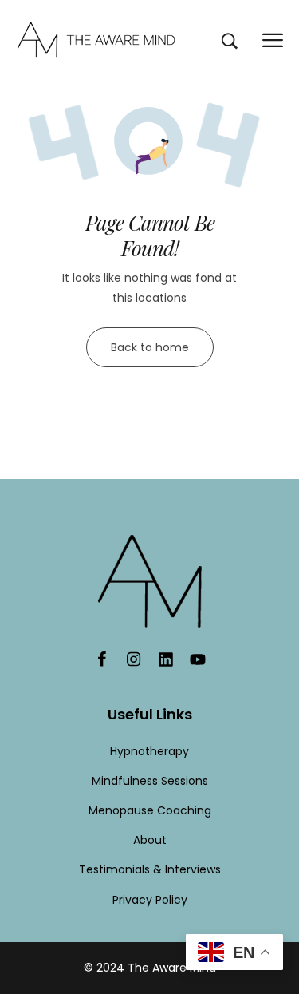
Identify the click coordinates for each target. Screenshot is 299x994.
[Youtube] (198, 659)
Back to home (150, 347)
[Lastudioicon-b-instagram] (134, 659)
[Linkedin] (166, 659)
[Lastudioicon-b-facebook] (102, 659)
